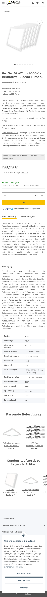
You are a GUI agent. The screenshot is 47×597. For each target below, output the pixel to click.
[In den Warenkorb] (23, 202)
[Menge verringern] (5, 195)
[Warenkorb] (42, 2)
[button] (33, 2)
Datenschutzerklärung (13, 567)
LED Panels (15, 94)
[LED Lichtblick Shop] (14, 3)
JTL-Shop (28, 594)
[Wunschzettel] (37, 2)
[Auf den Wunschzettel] (39, 22)
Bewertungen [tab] (28, 216)
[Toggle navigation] (3, 1)
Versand (24, 173)
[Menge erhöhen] (42, 195)
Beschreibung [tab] (9, 216)
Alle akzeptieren (24, 573)
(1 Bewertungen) (19, 82)
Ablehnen (24, 588)
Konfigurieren (24, 580)
